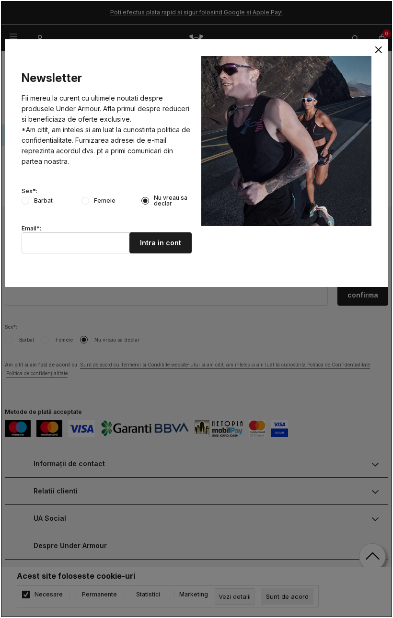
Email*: (31, 228)
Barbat (43, 201)
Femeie (105, 201)
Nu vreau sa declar (170, 200)
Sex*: (29, 191)
